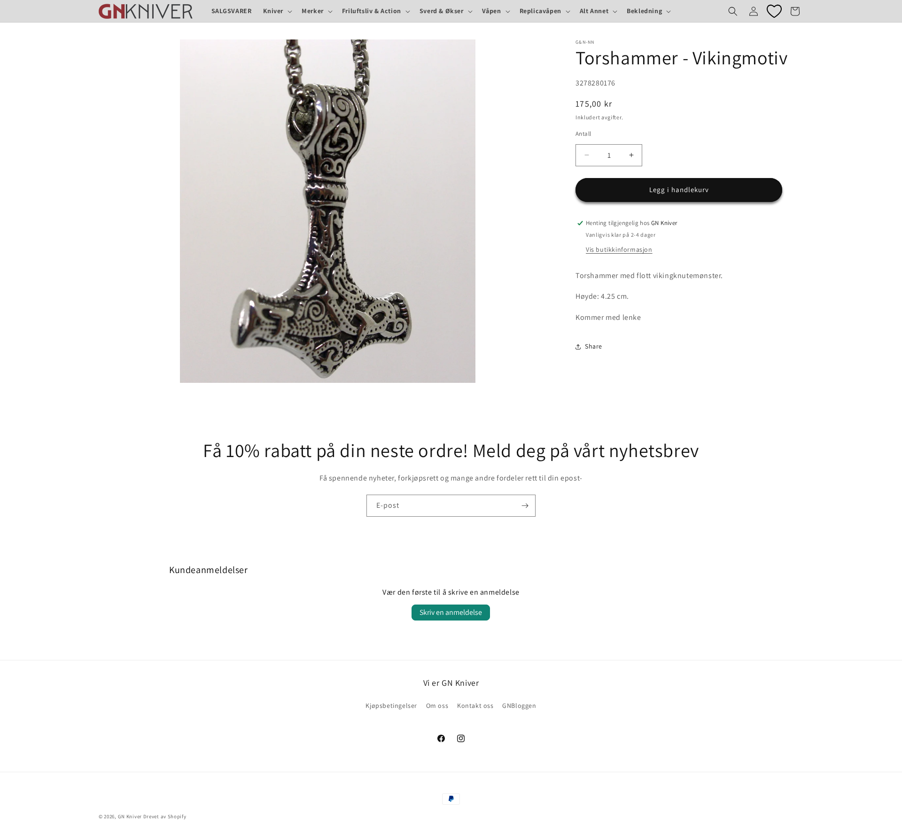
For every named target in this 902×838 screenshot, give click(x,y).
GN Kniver (130, 816)
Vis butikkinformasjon (619, 249)
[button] (276, 11)
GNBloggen (519, 705)
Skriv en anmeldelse (451, 612)
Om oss (437, 705)
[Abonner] (524, 506)
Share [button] (593, 346)
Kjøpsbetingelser (391, 705)
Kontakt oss (475, 705)
